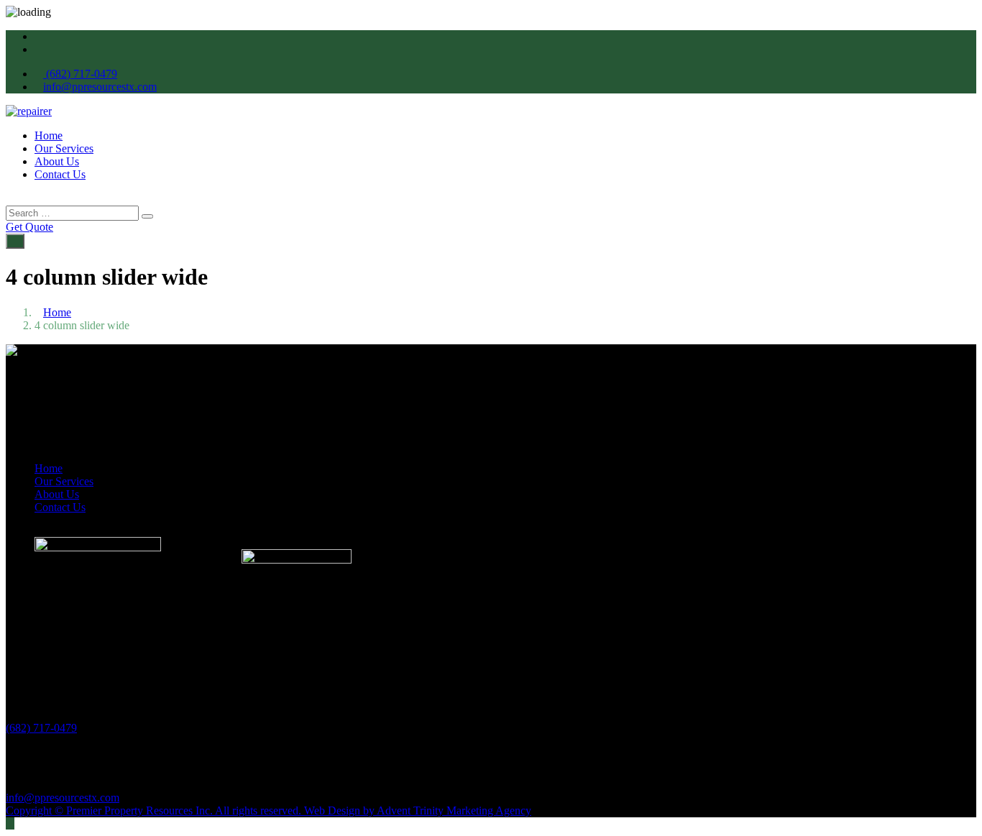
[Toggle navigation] (15, 241)
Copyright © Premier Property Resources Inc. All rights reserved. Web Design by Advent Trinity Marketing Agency (268, 810)
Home (49, 135)
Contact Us (60, 174)
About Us (57, 161)
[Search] (147, 216)
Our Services (64, 148)
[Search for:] (74, 212)
